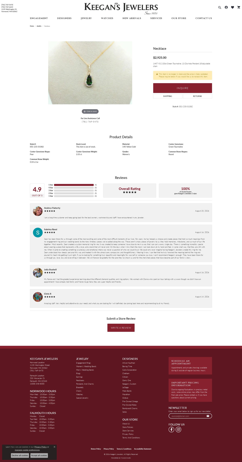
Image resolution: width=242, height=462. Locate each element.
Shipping (167, 96)
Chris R (47, 293)
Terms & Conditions (124, 449)
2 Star (51, 193)
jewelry (39, 26)
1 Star (51, 196)
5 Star (51, 185)
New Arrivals (132, 18)
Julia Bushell (50, 269)
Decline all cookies (20, 455)
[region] (90, 73)
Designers (64, 18)
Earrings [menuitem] (79, 376)
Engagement (39, 18)
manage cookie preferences (27, 450)
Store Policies (127, 427)
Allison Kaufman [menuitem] (128, 362)
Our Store (178, 18)
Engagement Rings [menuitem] (83, 362)
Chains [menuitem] (79, 390)
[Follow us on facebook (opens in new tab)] (171, 429)
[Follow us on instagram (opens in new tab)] (178, 429)
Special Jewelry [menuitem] (82, 397)
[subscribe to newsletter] (208, 416)
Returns (197, 96)
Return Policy (96, 449)
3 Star (51, 190)
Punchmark (126, 458)
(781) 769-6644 (7, 7)
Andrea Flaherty (52, 207)
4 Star (51, 187)
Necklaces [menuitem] (80, 380)
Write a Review (121, 327)
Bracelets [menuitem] (79, 387)
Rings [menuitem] (78, 373)
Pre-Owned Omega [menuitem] (130, 401)
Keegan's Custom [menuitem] (129, 383)
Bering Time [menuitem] (127, 366)
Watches (107, 18)
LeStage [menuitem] (125, 387)
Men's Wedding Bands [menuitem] (85, 369)
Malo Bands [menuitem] (127, 390)
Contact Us (204, 18)
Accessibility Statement (142, 449)
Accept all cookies (39, 455)
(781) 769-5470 (7, 5)
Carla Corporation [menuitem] (129, 369)
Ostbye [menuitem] (125, 397)
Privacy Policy (128, 434)
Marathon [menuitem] (126, 394)
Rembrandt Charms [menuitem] (130, 408)
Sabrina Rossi (50, 229)
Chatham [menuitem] (125, 373)
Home (32, 26)
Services (156, 18)
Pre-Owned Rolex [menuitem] (129, 404)
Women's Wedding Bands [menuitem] (86, 366)
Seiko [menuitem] (124, 411)
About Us (126, 423)
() (96, 185)
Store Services (128, 430)
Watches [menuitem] (79, 394)
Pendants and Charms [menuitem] (85, 383)
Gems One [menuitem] (126, 380)
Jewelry (86, 18)
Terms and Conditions (131, 437)
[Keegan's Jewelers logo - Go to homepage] (121, 8)
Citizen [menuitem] (125, 376)
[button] (220, 8)
